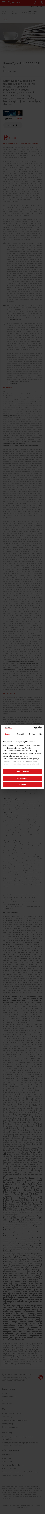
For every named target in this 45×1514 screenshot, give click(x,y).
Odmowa (22, 785)
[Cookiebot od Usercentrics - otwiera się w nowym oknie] (32, 727)
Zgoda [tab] (7, 734)
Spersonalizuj (21, 778)
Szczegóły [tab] (21, 734)
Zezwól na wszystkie (22, 772)
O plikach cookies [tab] (35, 734)
